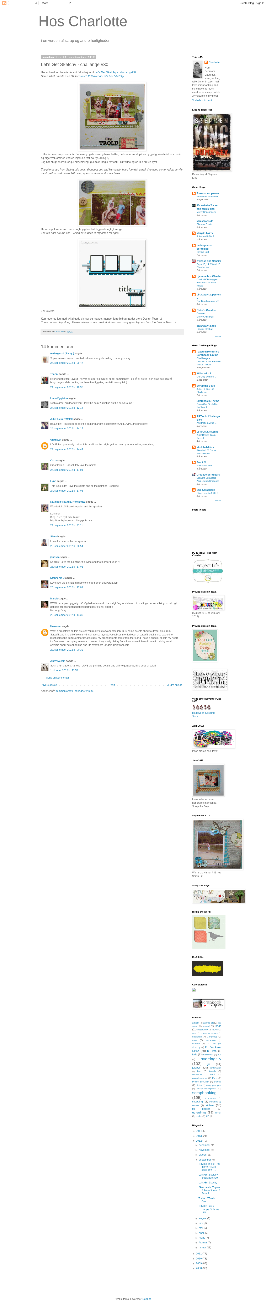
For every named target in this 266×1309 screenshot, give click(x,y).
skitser (210, 1105)
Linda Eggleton (59, 398)
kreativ (212, 1071)
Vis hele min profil (202, 100)
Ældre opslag (174, 685)
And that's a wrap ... (207, 423)
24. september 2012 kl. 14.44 (66, 449)
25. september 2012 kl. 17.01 (66, 566)
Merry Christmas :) (206, 212)
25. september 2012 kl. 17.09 (66, 587)
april (201, 1233)
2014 (199, 1131)
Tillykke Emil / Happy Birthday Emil (208, 1209)
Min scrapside (205, 221)
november (205, 1149)
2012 (199, 1140)
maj (201, 1228)
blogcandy (202, 1029)
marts (202, 1237)
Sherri (54, 536)
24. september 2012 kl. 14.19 (66, 428)
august (203, 1218)
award (206, 1026)
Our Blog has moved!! (208, 301)
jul (208, 1064)
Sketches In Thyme (208, 401)
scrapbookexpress (206, 1088)
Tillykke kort (203, 252)
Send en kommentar (57, 677)
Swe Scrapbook (206, 489)
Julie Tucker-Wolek (61, 419)
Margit (54, 598)
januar (203, 1247)
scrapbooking (204, 1093)
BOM (215, 1029)
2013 (199, 1136)
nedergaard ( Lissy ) (62, 353)
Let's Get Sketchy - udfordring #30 (115, 72)
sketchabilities (205, 447)
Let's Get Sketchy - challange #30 (208, 1176)
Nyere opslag (49, 685)
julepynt (196, 1067)
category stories (210, 1033)
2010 (199, 1258)
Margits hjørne (205, 233)
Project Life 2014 (200, 1081)
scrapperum (210, 1098)
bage (218, 1026)
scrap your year (213, 1085)
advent (195, 1022)
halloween (208, 1054)
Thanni (54, 374)
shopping (197, 1101)
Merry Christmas (205, 316)
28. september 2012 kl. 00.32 (66, 649)
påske (199, 1085)
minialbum (197, 1075)
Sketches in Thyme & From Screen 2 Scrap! (209, 1190)
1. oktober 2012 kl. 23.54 (64, 670)
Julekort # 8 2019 (205, 236)
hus (219, 1054)
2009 (199, 1263)
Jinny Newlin (57, 661)
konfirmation (215, 1068)
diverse (196, 1043)
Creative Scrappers (208, 474)
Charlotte (214, 62)
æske (199, 1116)
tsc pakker (201, 1108)
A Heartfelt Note (204, 465)
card (194, 1033)
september (205, 1159)
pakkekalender (199, 1078)
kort (199, 1071)
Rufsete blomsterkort (207, 196)
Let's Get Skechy (207, 1182)
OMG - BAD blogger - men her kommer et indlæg (207, 282)
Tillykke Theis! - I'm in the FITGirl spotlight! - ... (209, 1166)
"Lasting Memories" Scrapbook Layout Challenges (208, 355)
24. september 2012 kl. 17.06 (66, 490)
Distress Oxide (204, 224)
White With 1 (204, 373)
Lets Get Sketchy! (207, 431)
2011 (199, 1253)
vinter (218, 1112)
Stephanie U (57, 578)
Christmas (212, 1036)
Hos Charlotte (82, 21)
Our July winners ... (206, 376)
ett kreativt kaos (206, 325)
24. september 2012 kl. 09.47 (66, 362)
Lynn (53, 481)
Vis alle (218, 336)
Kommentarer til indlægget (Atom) (74, 691)
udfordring (199, 1112)
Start (112, 685)
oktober (203, 1154)
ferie (194, 1054)
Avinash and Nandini (209, 261)
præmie (217, 1081)
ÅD (207, 1116)
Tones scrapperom (208, 193)
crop (194, 1040)
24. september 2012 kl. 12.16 (66, 407)
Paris (214, 1078)
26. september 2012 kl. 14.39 (66, 615)
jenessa (55, 557)
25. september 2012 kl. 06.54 (66, 546)
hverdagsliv (211, 1059)
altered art (208, 1022)
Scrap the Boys (206, 385)
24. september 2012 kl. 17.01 (66, 469)
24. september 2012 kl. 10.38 (66, 387)
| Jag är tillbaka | (205, 329)
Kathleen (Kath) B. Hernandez (67, 501)
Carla (53, 460)
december (211, 1040)
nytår (213, 1074)
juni (201, 1223)
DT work (212, 1051)
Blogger (146, 1299)
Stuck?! (201, 462)
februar (203, 1242)
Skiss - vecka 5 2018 (207, 493)
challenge (197, 1036)
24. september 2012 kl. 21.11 (66, 525)
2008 (199, 1268)
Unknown (55, 439)
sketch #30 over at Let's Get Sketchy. (102, 76)
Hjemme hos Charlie (209, 276)
